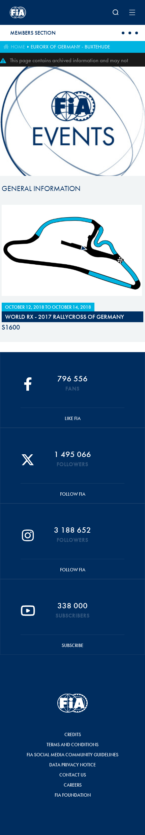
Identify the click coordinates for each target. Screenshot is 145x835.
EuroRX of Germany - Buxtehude (70, 46)
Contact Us (72, 775)
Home (18, 46)
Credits (72, 734)
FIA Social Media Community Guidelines (72, 755)
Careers (73, 785)
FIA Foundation (73, 795)
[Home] (33, 12)
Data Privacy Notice (72, 765)
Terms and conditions (72, 745)
